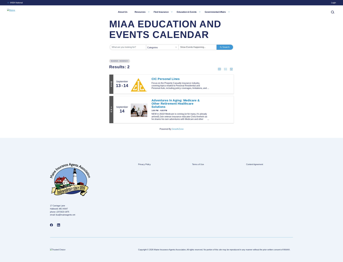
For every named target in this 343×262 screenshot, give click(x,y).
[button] (219, 69)
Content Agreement (254, 164)
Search (226, 47)
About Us (122, 12)
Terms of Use (198, 164)
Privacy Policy (144, 164)
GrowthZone (178, 129)
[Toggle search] (332, 12)
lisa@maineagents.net (65, 215)
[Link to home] (11, 12)
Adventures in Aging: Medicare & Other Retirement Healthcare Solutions (176, 104)
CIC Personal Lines (166, 79)
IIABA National (16, 2)
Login (333, 2)
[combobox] (162, 47)
